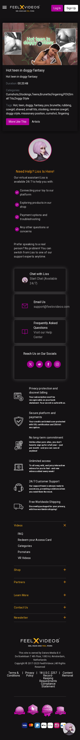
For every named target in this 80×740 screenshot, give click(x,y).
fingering (63, 113)
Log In (57, 8)
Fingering (57, 94)
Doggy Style (22, 98)
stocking (43, 109)
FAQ (20, 533)
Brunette (45, 94)
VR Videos (24, 558)
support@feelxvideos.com (52, 307)
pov (46, 105)
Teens (35, 94)
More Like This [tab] (17, 121)
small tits (31, 109)
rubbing (66, 105)
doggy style (13, 113)
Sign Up (71, 8)
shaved (20, 109)
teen (21, 105)
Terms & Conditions (13, 674)
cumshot (51, 113)
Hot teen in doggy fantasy (25, 70)
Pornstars (24, 551)
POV (65, 94)
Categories (25, 545)
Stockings (25, 94)
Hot (15, 105)
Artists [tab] (36, 121)
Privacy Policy (29, 674)
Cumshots (12, 94)
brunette (55, 105)
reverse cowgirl (59, 109)
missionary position (33, 113)
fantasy (38, 105)
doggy (29, 105)
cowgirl (10, 109)
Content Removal (67, 674)
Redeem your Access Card (34, 539)
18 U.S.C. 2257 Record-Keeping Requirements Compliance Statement (48, 679)
